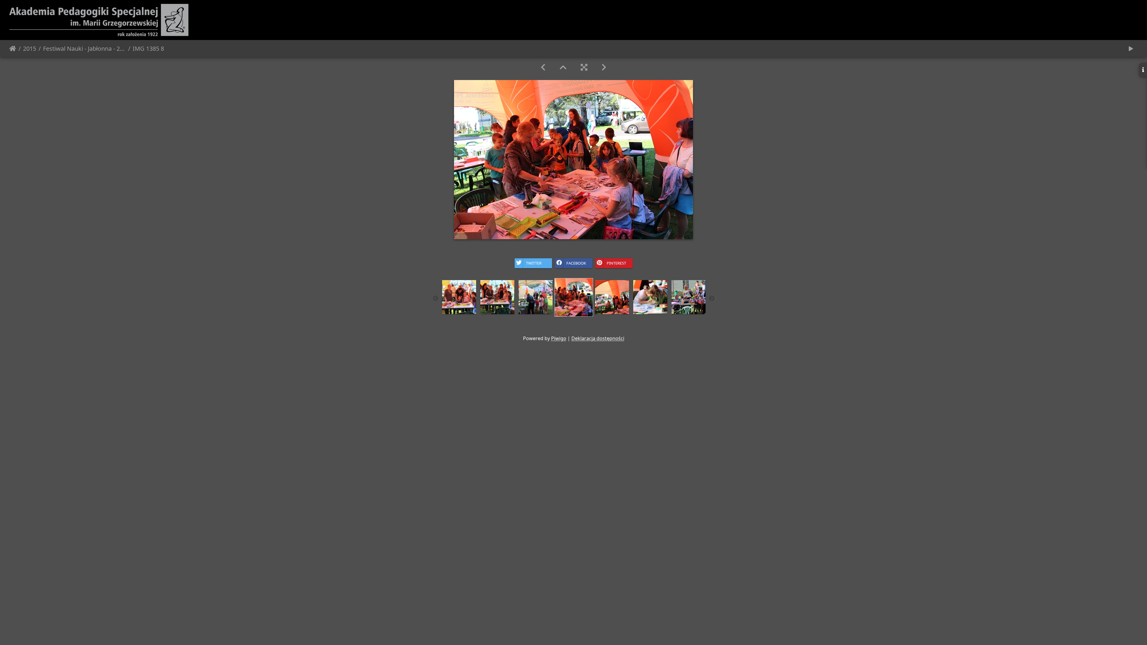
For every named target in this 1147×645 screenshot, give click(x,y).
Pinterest (616, 262)
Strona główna (12, 48)
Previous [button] (435, 299)
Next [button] (712, 299)
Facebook (576, 262)
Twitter (534, 262)
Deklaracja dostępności (597, 338)
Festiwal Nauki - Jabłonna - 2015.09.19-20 (84, 48)
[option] (459, 297)
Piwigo (558, 338)
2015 (29, 48)
